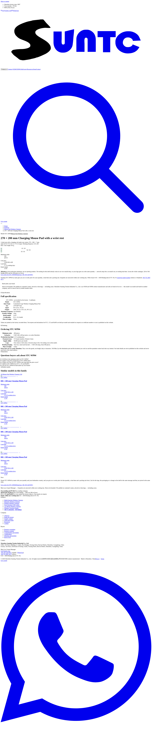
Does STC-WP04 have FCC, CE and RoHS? (15, 364)
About (34, 69)
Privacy (97, 559)
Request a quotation (9, 529)
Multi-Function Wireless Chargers (13, 500)
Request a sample (9, 531)
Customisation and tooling (11, 532)
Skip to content (5, 1)
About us (6, 515)
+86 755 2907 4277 (6, 554)
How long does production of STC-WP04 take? (16, 360)
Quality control (8, 519)
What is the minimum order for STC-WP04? (15, 359)
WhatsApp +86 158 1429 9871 (24, 274)
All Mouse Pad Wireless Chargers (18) (11, 374)
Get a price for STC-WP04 (8, 274)
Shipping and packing (10, 536)
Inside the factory (9, 517)
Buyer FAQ (7, 537)
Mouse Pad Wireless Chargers (12, 229)
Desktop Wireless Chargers (11, 503)
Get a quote (4, 221)
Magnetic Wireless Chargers (12, 502)
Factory (25, 69)
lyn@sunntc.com (5, 551)
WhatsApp (20, 552)
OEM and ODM (8, 520)
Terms (102, 559)
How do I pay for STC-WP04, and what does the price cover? (20, 362)
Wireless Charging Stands (11, 508)
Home (6, 226)
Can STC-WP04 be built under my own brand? (16, 365)
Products (4, 69)
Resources (30, 69)
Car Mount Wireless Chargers (12, 506)
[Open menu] (1, 223)
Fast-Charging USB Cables (11, 505)
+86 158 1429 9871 (6, 552)
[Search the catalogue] (76, 220)
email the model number (123, 277)
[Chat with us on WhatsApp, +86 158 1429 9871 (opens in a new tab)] (76, 732)
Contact (38, 69)
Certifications (8, 534)
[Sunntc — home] (76, 67)
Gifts (21, 69)
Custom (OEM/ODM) (14, 69)
